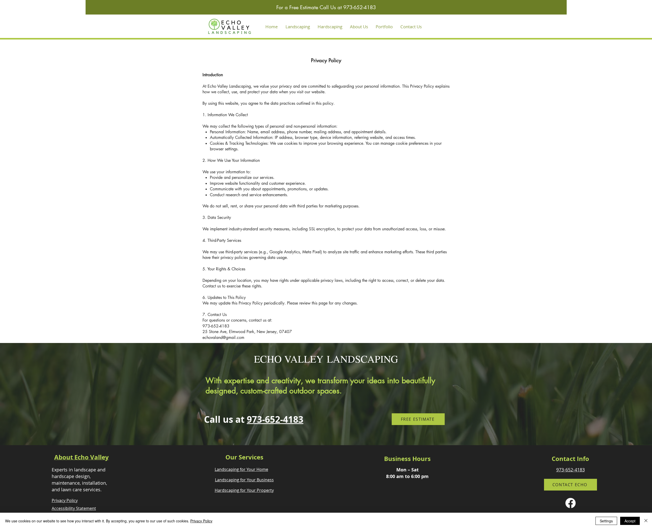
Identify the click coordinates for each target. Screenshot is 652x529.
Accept (629, 520)
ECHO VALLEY (290, 358)
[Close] (646, 521)
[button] (298, 27)
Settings (606, 520)
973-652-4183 (275, 419)
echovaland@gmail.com (223, 337)
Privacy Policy (201, 520)
